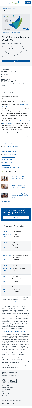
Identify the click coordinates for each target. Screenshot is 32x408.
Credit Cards (11, 8)
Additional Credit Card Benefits (11, 143)
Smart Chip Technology (9, 154)
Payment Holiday (7, 162)
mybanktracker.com (19, 301)
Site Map (4, 395)
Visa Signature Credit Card (10, 167)
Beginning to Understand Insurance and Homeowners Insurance (19, 187)
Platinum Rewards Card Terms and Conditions (15, 149)
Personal (4, 8)
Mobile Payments (25, 121)
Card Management (7, 123)
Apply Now (16, 61)
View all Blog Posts (6, 201)
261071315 (9, 372)
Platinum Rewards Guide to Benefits (12, 141)
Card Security (6, 165)
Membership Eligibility (7, 387)
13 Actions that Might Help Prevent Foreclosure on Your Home (20, 195)
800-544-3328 (15, 375)
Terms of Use (5, 393)
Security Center (6, 389)
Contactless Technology (9, 157)
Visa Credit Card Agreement (10, 146)
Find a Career (5, 385)
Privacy (4, 391)
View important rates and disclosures (11, 32)
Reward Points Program (9, 151)
